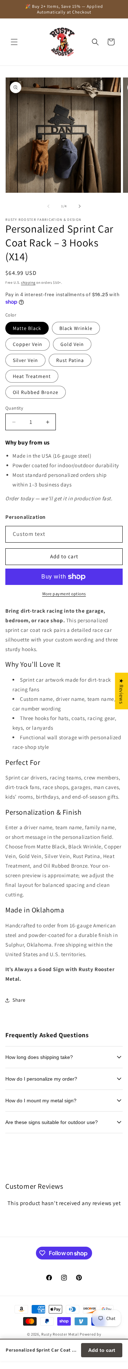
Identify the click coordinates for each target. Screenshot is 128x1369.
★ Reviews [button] (121, 691)
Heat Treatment (32, 376)
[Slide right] (79, 206)
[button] (14, 42)
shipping (28, 282)
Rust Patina (70, 360)
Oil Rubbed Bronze (35, 392)
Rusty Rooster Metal (60, 1334)
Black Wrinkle (75, 328)
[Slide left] (48, 206)
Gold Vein (72, 344)
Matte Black (27, 328)
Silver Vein (25, 360)
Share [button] (19, 1000)
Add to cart (101, 1350)
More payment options (64, 593)
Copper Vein (27, 344)
